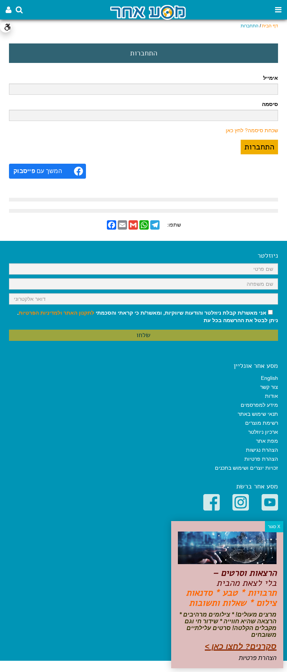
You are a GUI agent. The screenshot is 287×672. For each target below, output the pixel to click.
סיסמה (270, 104)
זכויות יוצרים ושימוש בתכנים (246, 468)
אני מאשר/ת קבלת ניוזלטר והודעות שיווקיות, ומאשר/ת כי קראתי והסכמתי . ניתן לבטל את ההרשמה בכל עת (147, 316)
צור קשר (269, 387)
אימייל (270, 78)
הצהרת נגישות (262, 450)
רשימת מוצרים (261, 423)
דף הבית (270, 25)
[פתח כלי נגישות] (5, 27)
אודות (271, 396)
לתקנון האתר (79, 313)
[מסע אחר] (148, 12)
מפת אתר (267, 441)
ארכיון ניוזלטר (263, 432)
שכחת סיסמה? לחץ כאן (252, 130)
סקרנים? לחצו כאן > (241, 646)
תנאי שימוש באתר (258, 414)
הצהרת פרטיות (261, 459)
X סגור (274, 526)
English (269, 378)
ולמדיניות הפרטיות (40, 313)
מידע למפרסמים (259, 405)
